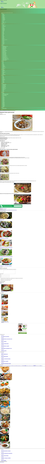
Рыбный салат (4, 49)
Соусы (2, 83)
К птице (3, 90)
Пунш (3, 61)
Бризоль (3, 28)
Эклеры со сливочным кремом (4, 310)
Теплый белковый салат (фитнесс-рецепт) (6, 256)
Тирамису (3, 82)
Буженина (3, 29)
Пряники (3, 100)
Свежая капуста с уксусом (4, 291)
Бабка (3, 25)
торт (40, 365)
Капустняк (3, 15)
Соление (3, 72)
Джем (3, 73)
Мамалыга (3, 38)
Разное (2, 107)
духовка (4, 365)
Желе (3, 76)
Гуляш (3, 31)
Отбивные (3, 40)
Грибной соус (3, 89)
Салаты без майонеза (4, 57)
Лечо (3, 71)
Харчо (3, 21)
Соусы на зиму (4, 86)
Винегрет (3, 45)
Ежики (3, 32)
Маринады (3, 87)
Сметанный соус (4, 84)
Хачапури (3, 101)
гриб (3, 365)
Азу (2, 24)
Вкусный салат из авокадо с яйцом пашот (6, 247)
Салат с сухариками (4, 55)
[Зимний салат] (6, 218)
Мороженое (3, 79)
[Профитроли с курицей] (4, 315)
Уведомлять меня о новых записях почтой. (5, 280)
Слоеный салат (4, 60)
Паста (3, 41)
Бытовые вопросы (4, 108)
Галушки (3, 30)
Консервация (3, 74)
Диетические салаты (4, 50)
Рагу (2, 44)
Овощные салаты (4, 52)
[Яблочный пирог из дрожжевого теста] (5, 427)
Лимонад (3, 66)
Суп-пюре (3, 20)
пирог (25, 365)
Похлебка (3, 18)
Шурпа (3, 22)
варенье (2, 365)
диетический (1, 208)
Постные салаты (4, 53)
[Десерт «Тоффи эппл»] (4, 298)
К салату (3, 91)
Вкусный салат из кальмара (4, 238)
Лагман (3, 16)
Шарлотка (3, 103)
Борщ (3, 14)
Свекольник (3, 19)
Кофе (3, 62)
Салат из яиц (3, 51)
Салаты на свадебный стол (5, 59)
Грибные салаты (4, 47)
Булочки (3, 98)
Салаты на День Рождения (5, 58)
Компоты (3, 65)
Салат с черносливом (4, 56)
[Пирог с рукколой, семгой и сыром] (4, 441)
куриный (4, 208)
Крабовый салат (4, 48)
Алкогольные (3, 68)
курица (16, 365)
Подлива (3, 43)
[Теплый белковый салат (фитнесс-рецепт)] (6, 255)
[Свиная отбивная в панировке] (4, 434)
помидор (30, 365)
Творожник (3, 105)
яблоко (41, 365)
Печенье (3, 96)
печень (6, 208)
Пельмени (3, 42)
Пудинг (3, 81)
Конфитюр (3, 70)
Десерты (2, 75)
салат (34, 365)
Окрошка (3, 17)
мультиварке (19, 365)
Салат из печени (4, 54)
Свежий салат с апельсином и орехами (6, 265)
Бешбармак (3, 26)
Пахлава (3, 99)
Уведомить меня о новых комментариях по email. (6, 279)
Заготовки (2, 69)
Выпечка (2, 92)
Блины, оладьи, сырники (5, 94)
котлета (12, 365)
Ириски (3, 77)
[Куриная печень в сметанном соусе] (5, 400)
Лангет (3, 37)
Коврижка (3, 106)
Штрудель (3, 102)
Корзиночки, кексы (4, 95)
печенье (23, 365)
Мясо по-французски (4, 39)
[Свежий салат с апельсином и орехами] (6, 264)
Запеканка (3, 104)
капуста (9, 365)
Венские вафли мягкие (3, 304)
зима (7, 365)
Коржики (3, 93)
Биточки (3, 27)
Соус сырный (4, 85)
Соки (3, 67)
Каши (3, 35)
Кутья (3, 78)
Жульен (3, 33)
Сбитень (3, 64)
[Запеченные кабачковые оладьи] (4, 321)
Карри (3, 34)
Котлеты (3, 36)
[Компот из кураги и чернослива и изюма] (5, 407)
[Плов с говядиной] (5, 393)
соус (36, 365)
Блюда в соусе (4, 88)
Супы (2, 13)
